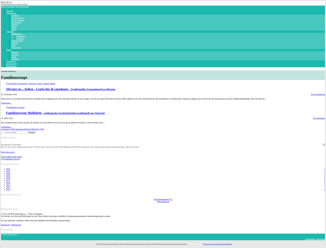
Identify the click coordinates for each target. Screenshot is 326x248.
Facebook (5, 129)
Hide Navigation (22, 7)
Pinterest (27, 129)
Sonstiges (20, 38)
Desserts (14, 52)
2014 (8, 187)
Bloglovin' (35, 129)
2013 (8, 190)
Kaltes (8, 50)
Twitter (12, 129)
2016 (8, 183)
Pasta (13, 45)
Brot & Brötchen (18, 20)
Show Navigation (8, 7)
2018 (8, 178)
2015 (8, 185)
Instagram (20, 129)
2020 (8, 173)
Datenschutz (16, 225)
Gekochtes (10, 32)
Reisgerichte (16, 48)
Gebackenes (11, 13)
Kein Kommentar (318, 94)
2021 (8, 171)
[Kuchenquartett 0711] (163, 199)
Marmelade (20, 36)
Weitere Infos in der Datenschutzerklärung (217, 244)
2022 (8, 169)
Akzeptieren (195, 244)
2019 (8, 176)
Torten (13, 29)
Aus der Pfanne (17, 18)
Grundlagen (11, 61)
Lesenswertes (11, 64)
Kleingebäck (16, 22)
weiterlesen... (6, 103)
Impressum (5, 225)
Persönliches (11, 66)
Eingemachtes (16, 34)
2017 (8, 180)
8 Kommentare (319, 118)
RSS (42, 129)
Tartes (13, 27)
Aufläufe (14, 16)
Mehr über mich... (8, 152)
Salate (13, 57)
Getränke (15, 54)
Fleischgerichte (17, 41)
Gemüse (14, 43)
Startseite (9, 11)
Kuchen (14, 25)
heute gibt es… (7, 2)
